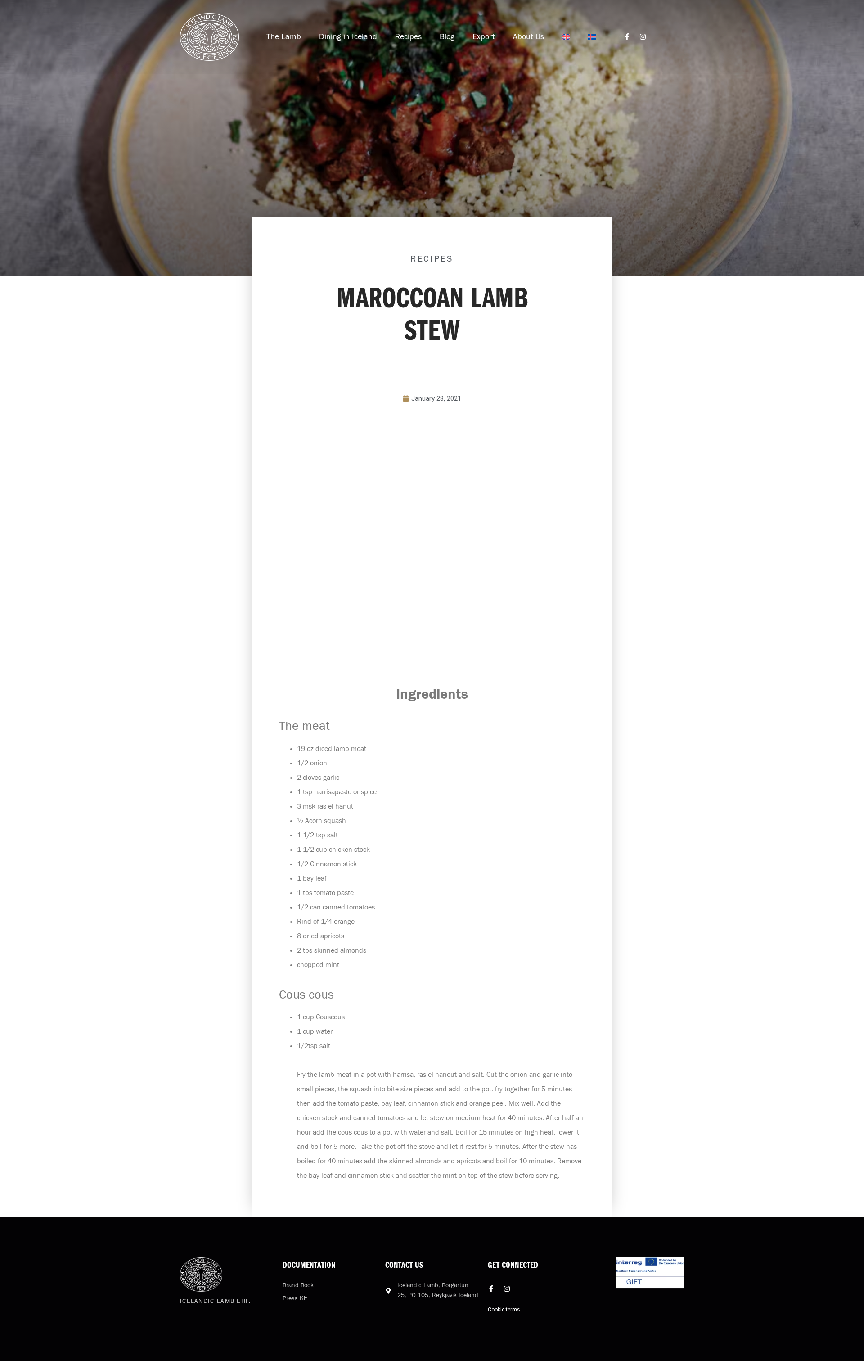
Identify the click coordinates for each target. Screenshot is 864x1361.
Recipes (408, 37)
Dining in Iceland (348, 37)
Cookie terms (504, 1310)
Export (483, 37)
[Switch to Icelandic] (592, 37)
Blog (447, 37)
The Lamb (283, 37)
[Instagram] (642, 36)
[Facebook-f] (627, 36)
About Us (528, 37)
